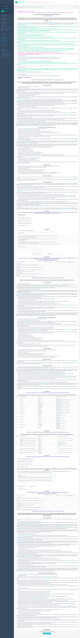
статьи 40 (30, 535)
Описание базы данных (5, 19)
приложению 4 (47, 576)
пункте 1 (29, 142)
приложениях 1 (35, 330)
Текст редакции (21, 2)
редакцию (24, 55)
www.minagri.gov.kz (19, 101)
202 (58, 58)
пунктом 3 (24, 12)
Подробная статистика (4, 45)
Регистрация (7, 11)
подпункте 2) (69, 562)
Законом (43, 205)
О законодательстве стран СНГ (6, 27)
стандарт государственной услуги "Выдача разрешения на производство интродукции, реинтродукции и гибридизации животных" (38, 28)
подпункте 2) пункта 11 (70, 560)
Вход (3, 11)
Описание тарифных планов (5, 22)
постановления (20, 536)
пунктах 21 (65, 196)
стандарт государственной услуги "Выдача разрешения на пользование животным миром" (32, 34)
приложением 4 (74, 360)
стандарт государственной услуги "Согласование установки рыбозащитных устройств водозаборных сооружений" (36, 36)
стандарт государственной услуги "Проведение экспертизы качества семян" (30, 71)
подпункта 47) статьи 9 (37, 290)
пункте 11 (67, 112)
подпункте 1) (69, 307)
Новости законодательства (6, 29)
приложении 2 (43, 287)
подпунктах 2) (27, 556)
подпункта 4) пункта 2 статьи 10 (23, 535)
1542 (51, 65)
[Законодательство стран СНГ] (7, 2)
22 (68, 196)
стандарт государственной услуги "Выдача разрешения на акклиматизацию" (30, 35)
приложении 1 (58, 285)
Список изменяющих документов (47, 21)
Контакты (2, 26)
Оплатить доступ (4, 23)
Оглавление (27, 2)
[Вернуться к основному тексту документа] (16, 2)
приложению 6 (37, 597)
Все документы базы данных (5, 57)
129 (58, 52)
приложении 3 (30, 320)
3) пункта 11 (32, 556)
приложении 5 (49, 589)
